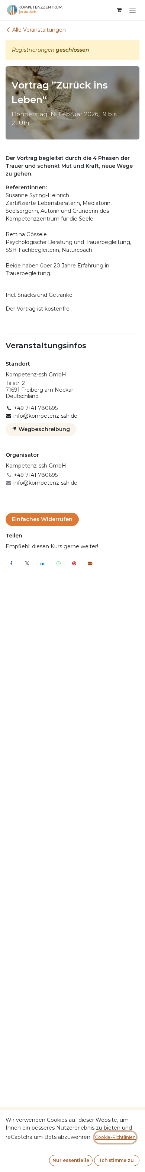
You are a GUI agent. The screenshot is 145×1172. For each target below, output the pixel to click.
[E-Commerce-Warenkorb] (119, 10)
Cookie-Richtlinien (115, 1137)
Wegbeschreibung (43, 429)
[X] (27, 563)
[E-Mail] (90, 563)
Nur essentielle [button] (70, 1160)
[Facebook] (11, 563)
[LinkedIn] (43, 563)
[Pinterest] (74, 563)
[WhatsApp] (58, 563)
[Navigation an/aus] (132, 10)
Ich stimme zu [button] (117, 1160)
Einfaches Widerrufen (42, 519)
